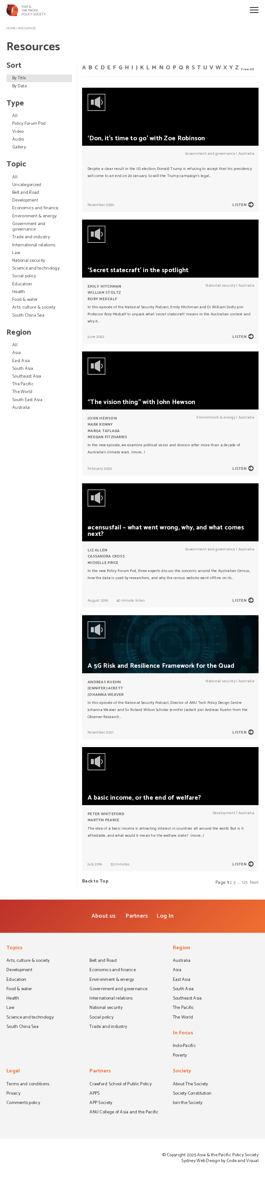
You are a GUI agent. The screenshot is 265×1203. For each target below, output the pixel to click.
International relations (33, 245)
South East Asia (27, 400)
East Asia (21, 361)
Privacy (13, 1094)
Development (25, 200)
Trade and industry (31, 237)
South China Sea (28, 315)
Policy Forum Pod (29, 123)
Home (11, 28)
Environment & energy (34, 216)
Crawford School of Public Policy (121, 1084)
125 (245, 882)
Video (18, 131)
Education (22, 284)
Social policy (24, 276)
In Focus (183, 1033)
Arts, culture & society (33, 307)
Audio (18, 139)
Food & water (25, 299)
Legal (13, 1071)
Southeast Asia (26, 376)
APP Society (101, 1103)
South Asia (22, 368)
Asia (16, 353)
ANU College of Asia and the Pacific (124, 1112)
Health (18, 292)
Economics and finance (35, 208)
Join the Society (187, 1103)
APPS (95, 1094)
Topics (14, 948)
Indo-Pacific (184, 1046)
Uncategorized (26, 185)
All (14, 116)
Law (16, 253)
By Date (19, 86)
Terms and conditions (27, 1084)
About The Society (190, 1084)
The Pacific (23, 384)
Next (254, 882)
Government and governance (29, 226)
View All (247, 69)
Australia (21, 407)
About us (103, 916)
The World (22, 392)
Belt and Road (25, 192)
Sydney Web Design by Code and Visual (220, 1161)
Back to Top (95, 881)
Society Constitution (192, 1094)
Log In (165, 916)
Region (181, 948)
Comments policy (23, 1103)
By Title (19, 78)
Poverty (180, 1056)
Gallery (19, 147)
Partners (136, 916)
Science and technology (35, 268)
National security (28, 260)
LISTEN (239, 205)
